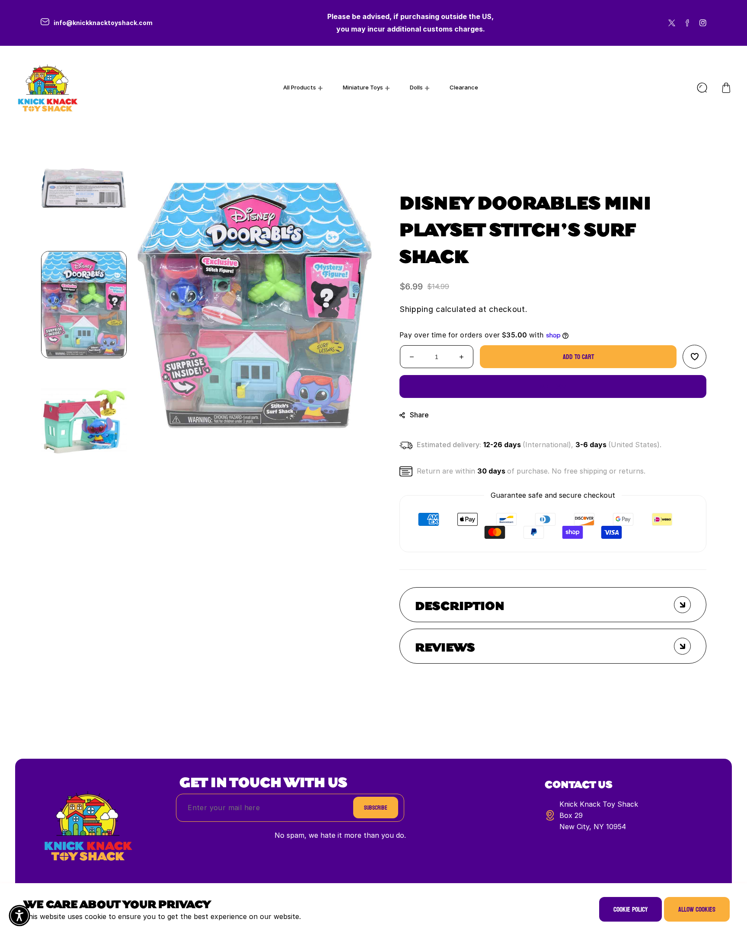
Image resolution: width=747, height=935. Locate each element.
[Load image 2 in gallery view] (84, 421)
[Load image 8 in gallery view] (84, 188)
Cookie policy (630, 909)
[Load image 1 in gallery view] (84, 304)
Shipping (416, 309)
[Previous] (84, 118)
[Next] (84, 490)
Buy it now (553, 386)
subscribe (375, 807)
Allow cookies (696, 909)
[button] (726, 87)
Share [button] (419, 414)
